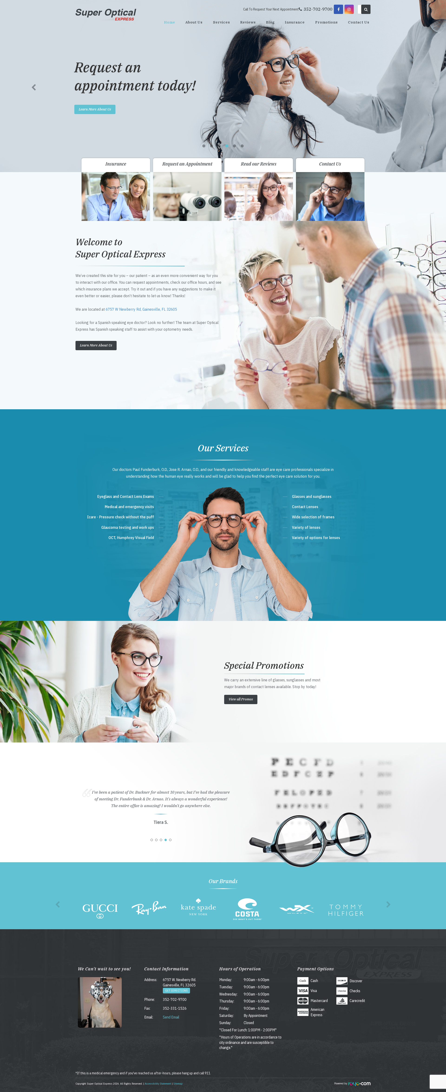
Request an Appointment (187, 164)
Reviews (248, 22)
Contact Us (358, 22)
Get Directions (176, 990)
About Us (194, 22)
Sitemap (178, 1083)
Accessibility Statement (158, 1083)
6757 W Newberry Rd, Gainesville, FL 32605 (141, 309)
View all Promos (241, 699)
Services (221, 22)
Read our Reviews (258, 164)
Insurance (295, 22)
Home (169, 22)
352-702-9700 (175, 999)
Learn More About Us (95, 109)
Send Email (171, 1017)
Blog (270, 22)
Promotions (326, 22)
